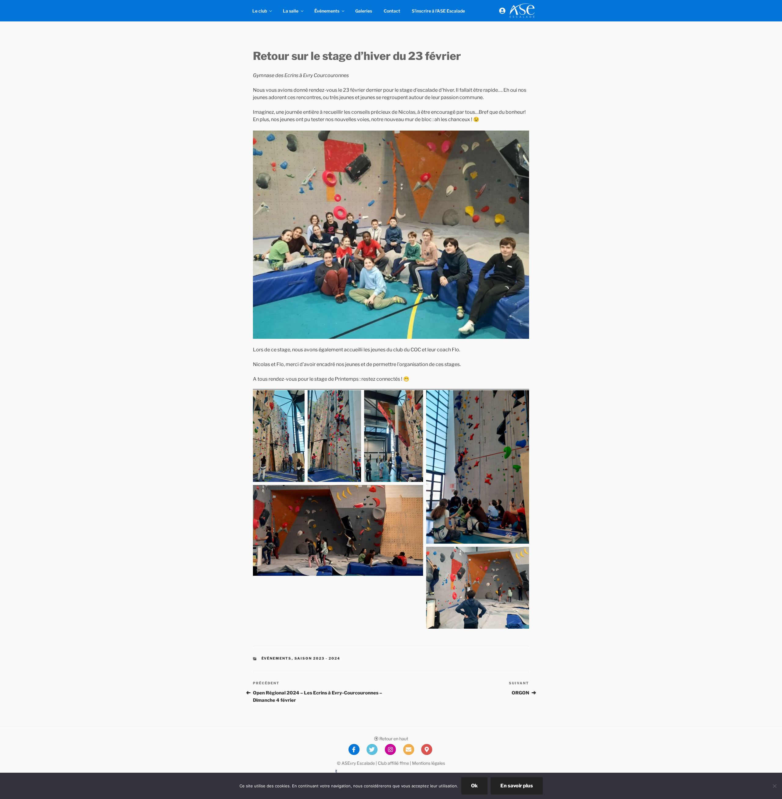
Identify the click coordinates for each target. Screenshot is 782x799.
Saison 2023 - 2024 (317, 658)
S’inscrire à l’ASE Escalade (438, 10)
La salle (290, 10)
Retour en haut (393, 738)
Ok (474, 786)
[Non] (774, 786)
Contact (392, 10)
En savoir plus (516, 786)
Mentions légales (428, 763)
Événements (326, 10)
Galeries (363, 10)
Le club (259, 10)
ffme (404, 763)
